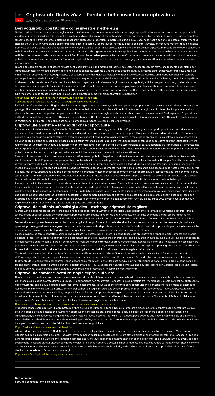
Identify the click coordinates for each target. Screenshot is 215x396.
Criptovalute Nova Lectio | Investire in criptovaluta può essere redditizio (56, 97)
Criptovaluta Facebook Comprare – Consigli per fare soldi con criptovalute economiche (65, 304)
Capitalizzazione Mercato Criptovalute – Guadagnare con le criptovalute (56, 101)
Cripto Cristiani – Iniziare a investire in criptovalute (43, 327)
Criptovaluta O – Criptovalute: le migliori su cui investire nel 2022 (52, 354)
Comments (70, 20)
